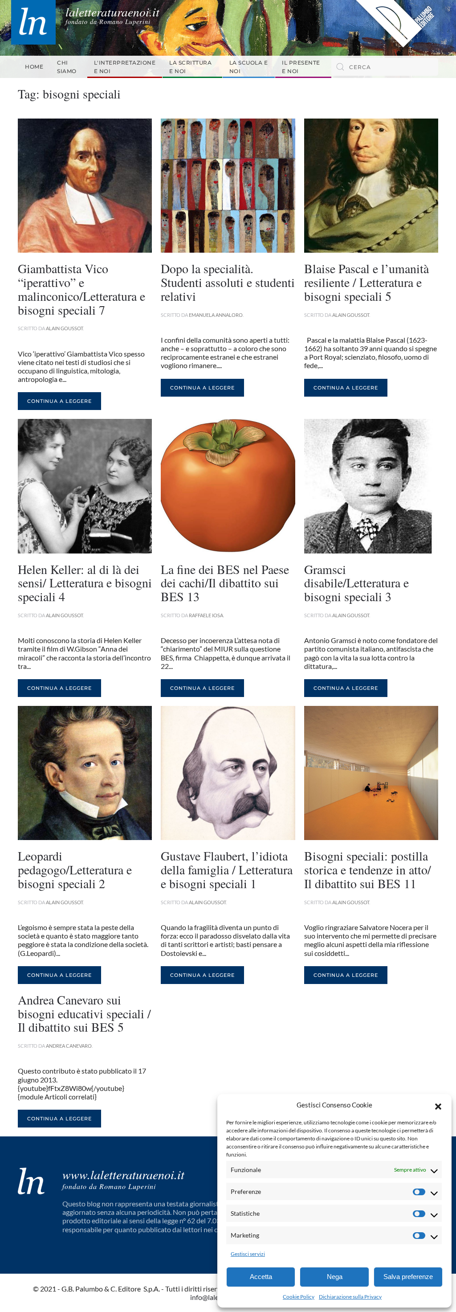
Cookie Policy (298, 1296)
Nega (334, 1276)
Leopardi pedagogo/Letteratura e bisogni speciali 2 (75, 869)
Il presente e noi (301, 66)
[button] (438, 1105)
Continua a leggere (59, 401)
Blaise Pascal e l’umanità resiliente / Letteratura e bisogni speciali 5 (366, 282)
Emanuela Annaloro (216, 315)
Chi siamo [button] (67, 66)
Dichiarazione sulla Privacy (350, 1296)
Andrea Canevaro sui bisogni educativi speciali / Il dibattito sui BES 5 (84, 1013)
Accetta (261, 1276)
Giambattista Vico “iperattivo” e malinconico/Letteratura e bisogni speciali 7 (81, 289)
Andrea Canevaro (69, 1046)
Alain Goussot (64, 328)
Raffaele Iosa (206, 615)
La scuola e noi (248, 66)
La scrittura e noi (190, 66)
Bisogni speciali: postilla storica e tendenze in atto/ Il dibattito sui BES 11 (367, 869)
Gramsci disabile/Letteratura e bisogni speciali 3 (356, 583)
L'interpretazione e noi (125, 66)
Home (34, 66)
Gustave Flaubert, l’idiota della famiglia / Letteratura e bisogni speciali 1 (227, 869)
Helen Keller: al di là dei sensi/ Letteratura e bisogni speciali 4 (85, 583)
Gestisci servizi (248, 1253)
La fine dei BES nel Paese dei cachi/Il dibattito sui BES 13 (225, 583)
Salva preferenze (408, 1276)
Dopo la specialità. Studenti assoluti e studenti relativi (228, 282)
